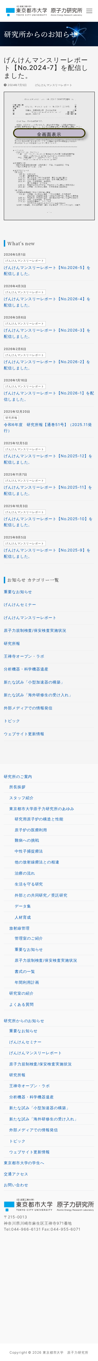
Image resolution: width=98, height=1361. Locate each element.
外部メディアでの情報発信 (28, 708)
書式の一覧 (25, 971)
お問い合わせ (16, 1184)
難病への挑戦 (27, 840)
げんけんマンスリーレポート (53, 85)
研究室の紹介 (21, 993)
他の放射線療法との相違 (37, 862)
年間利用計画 (27, 982)
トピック (12, 720)
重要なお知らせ (18, 591)
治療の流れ (25, 873)
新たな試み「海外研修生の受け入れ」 (38, 694)
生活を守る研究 (29, 884)
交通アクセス (16, 1174)
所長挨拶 (17, 786)
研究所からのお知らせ (24, 1020)
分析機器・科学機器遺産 (26, 669)
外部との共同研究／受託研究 (41, 895)
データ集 (23, 906)
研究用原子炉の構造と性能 (39, 819)
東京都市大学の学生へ (24, 1162)
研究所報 (12, 643)
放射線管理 (19, 928)
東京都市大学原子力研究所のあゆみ (41, 808)
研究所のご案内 (18, 776)
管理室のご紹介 (29, 938)
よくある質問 (21, 1004)
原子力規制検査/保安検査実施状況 (35, 630)
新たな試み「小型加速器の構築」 (34, 682)
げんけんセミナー (20, 604)
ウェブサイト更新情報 (24, 733)
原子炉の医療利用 (31, 829)
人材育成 (23, 917)
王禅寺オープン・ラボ (24, 656)
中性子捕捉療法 (29, 851)
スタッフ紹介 (21, 797)
